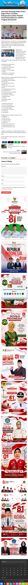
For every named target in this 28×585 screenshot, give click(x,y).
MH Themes (22, 581)
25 (6, 574)
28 (17, 574)
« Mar (2, 577)
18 (6, 572)
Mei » (5, 577)
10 (3, 570)
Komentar (3, 166)
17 (3, 572)
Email (2, 179)
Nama (2, 176)
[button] (26, 8)
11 (6, 570)
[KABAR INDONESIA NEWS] (14, 5)
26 (10, 574)
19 (10, 572)
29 (21, 574)
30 (24, 574)
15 (21, 570)
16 (24, 570)
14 (17, 570)
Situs (2, 183)
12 (10, 570)
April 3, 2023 (4, 22)
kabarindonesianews (13, 22)
